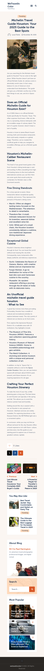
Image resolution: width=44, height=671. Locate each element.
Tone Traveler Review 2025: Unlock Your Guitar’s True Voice (21, 629)
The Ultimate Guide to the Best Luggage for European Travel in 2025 (26, 522)
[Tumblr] (20, 453)
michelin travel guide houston (20, 299)
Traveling (22, 16)
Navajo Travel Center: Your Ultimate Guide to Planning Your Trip (21, 613)
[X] (9, 453)
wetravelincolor (15, 666)
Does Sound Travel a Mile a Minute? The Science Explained (20, 644)
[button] (31, 6)
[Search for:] (22, 589)
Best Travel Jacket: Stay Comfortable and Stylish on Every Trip (26, 505)
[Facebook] (15, 453)
